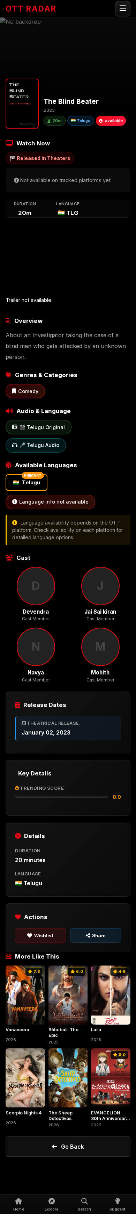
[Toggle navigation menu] (122, 8)
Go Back (72, 1146)
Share (99, 935)
